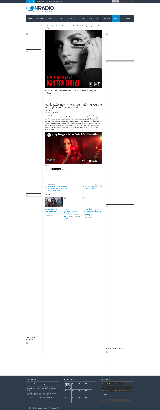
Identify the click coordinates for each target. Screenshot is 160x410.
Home (48, 26)
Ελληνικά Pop (105, 390)
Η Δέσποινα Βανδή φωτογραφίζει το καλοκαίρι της (49, 1)
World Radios (93, 18)
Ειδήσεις (129, 387)
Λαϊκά (120, 390)
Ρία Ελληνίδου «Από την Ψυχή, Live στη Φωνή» (41, 397)
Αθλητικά (117, 387)
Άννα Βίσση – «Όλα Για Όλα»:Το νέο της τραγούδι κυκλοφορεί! (88, 186)
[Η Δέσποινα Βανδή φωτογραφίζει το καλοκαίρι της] (68, 386)
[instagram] (118, 1)
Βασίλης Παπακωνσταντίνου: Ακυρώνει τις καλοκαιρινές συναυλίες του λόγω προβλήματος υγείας (72, 213)
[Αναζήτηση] (132, 1)
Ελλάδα (51, 18)
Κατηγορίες (41, 18)
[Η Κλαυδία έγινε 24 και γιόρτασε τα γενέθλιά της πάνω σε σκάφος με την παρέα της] (81, 386)
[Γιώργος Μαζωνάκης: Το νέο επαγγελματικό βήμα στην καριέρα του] (81, 399)
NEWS (116, 18)
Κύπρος (61, 18)
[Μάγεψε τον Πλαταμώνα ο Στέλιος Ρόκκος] (74, 392)
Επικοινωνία (126, 18)
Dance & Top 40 (106, 383)
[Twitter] (115, 1)
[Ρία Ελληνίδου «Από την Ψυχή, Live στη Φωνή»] (88, 386)
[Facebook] (113, 1)
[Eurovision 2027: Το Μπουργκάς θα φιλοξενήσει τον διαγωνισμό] (68, 399)
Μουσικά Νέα (55, 26)
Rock (113, 383)
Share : (47, 165)
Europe (82, 18)
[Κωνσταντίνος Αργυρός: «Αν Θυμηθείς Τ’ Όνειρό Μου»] (81, 392)
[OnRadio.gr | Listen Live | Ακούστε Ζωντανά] (40, 11)
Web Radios (72, 18)
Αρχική (30, 18)
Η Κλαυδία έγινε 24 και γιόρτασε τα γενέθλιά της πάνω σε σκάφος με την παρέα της (92, 212)
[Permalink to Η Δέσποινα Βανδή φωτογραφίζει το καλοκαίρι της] (54, 207)
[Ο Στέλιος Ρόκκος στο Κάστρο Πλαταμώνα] (74, 399)
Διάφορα (123, 387)
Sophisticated (119, 383)
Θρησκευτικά (114, 390)
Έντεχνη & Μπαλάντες (107, 387)
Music (48, 112)
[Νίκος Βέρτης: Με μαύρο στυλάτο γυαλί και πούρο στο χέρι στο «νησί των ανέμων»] (88, 399)
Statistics (106, 18)
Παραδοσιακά (126, 390)
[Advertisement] (100, 9)
